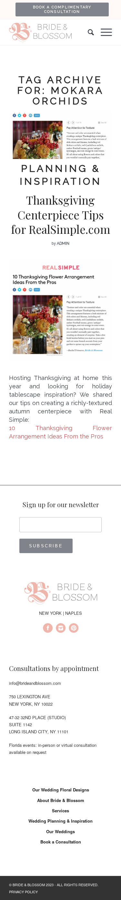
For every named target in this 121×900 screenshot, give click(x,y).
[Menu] (103, 32)
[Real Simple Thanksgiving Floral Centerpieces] (60, 135)
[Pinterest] (73, 629)
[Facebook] (48, 629)
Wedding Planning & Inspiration (60, 821)
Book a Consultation (60, 842)
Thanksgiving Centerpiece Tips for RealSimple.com (60, 214)
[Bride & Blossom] (60, 594)
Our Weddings (60, 831)
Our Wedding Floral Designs (60, 790)
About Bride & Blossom (60, 800)
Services (60, 810)
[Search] (87, 32)
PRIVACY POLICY (23, 891)
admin (63, 243)
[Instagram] (61, 629)
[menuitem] (62, 9)
